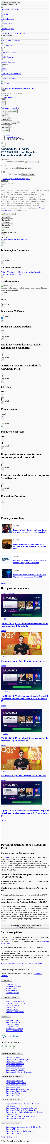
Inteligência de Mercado (14, 1029)
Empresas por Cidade (13, 1133)
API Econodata (6, 45)
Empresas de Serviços (14, 1057)
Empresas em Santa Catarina (16, 1091)
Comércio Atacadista (8, 78)
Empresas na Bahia (13, 1093)
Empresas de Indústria (14, 1066)
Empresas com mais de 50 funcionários (20, 1131)
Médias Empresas (7, 57)
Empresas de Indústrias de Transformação (21, 1110)
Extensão (4, 14)
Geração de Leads (12, 1027)
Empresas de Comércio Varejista (17, 1060)
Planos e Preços (11, 991)
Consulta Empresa (7, 29)
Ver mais (5, 217)
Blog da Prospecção (13, 1022)
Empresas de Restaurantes (15, 1068)
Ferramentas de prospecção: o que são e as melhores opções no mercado (29, 561)
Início (8, 135)
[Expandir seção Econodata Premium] (2, 501)
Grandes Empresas (8, 62)
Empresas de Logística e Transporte (19, 1072)
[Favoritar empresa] (3, 229)
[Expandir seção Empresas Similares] (2, 462)
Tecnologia (5, 83)
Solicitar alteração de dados (32, 963)
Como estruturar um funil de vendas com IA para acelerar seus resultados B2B (29, 576)
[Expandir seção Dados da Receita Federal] (2, 331)
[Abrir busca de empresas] (3, 103)
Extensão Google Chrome (15, 1003)
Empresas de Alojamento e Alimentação (20, 1116)
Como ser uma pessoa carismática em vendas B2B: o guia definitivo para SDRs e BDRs (29, 546)
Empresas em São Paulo (14, 1081)
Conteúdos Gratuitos (13, 1024)
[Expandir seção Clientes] (2, 396)
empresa (6, 857)
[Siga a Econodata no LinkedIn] (7, 1049)
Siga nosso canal (9, 593)
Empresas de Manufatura (15, 1064)
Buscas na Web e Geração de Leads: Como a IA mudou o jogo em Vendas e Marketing (30, 531)
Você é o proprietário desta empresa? (16, 179)
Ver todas (23, 33)
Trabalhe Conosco (12, 993)
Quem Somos (11, 984)
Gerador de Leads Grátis (10, 9)
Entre (3, 91)
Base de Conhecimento (14, 1031)
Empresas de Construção (15, 1070)
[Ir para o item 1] (2, 708)
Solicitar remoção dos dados (11, 963)
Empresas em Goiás (13, 1095)
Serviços (4, 69)
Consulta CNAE (7, 24)
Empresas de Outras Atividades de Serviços (21, 1108)
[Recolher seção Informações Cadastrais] (2, 255)
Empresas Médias (12, 1129)
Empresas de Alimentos (14, 1062)
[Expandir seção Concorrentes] (2, 418)
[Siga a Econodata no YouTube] (15, 1049)
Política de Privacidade (9, 1137)
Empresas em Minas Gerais (16, 1083)
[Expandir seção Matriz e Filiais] (2, 374)
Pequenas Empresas (8, 52)
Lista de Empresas (7, 19)
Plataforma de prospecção (10, 40)
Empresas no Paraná (13, 1087)
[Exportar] (3, 235)
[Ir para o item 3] (6, 708)
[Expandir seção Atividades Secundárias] (2, 353)
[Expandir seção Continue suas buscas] (2, 483)
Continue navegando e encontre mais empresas (25, 925)
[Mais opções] (3, 242)
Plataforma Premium (13, 986)
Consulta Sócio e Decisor (10, 33)
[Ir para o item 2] (4, 708)
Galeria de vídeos (12, 1020)
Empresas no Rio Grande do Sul (17, 1089)
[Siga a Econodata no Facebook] (11, 1049)
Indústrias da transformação (11, 74)
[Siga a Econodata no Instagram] (3, 1049)
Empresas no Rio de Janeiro (16, 1085)
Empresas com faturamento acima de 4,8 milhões (23, 1127)
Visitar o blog (6, 583)
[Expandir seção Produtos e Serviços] (2, 441)
